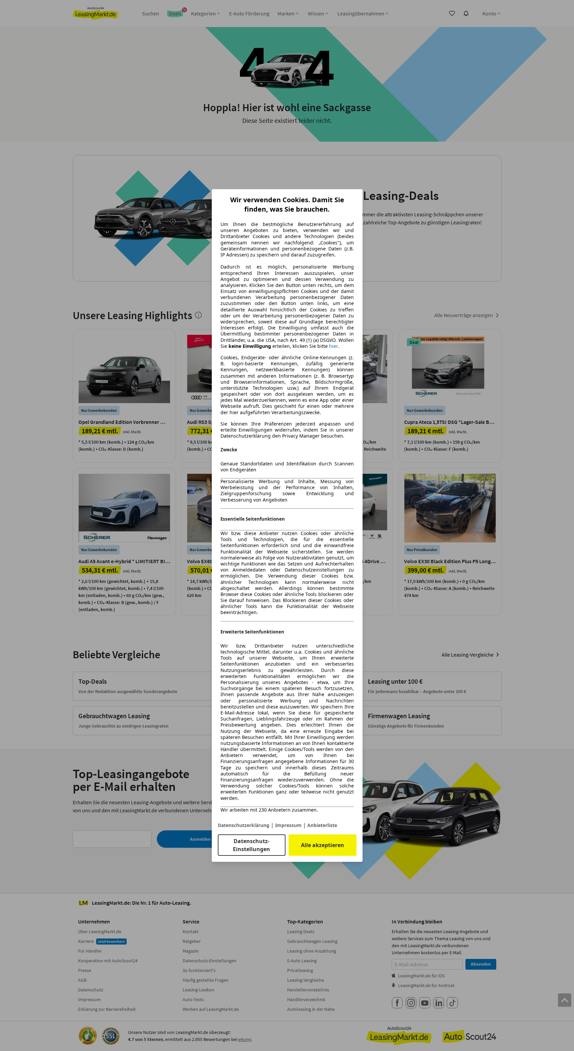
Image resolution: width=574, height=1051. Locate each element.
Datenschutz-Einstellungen (251, 845)
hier (333, 346)
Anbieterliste (322, 825)
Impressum (288, 825)
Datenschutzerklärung (243, 825)
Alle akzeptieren (322, 845)
